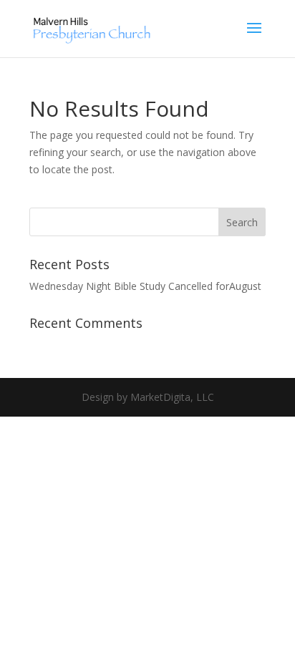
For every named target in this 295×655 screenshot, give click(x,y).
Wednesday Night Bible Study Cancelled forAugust (145, 286)
